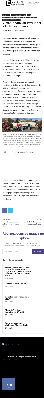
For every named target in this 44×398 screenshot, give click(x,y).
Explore (5, 20)
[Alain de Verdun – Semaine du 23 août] (37, 313)
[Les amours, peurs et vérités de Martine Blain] (37, 326)
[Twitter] (10, 210)
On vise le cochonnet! (15, 284)
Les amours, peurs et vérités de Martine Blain (16, 324)
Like (8, 379)
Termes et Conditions (10, 359)
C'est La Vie (32, 17)
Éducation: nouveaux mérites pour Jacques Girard (10, 224)
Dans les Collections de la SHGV (17, 298)
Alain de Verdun (8, 17)
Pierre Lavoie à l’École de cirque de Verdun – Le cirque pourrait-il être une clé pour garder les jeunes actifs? (18, 271)
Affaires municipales (18, 15)
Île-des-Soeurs (15, 20)
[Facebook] (4, 210)
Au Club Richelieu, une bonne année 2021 (33, 223)
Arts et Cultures (21, 17)
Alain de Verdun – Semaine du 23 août (14, 311)
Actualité (6, 15)
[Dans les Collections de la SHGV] (37, 300)
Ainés (29, 15)
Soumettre (37, 252)
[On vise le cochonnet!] (37, 287)
